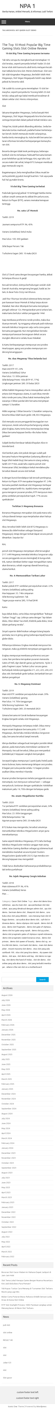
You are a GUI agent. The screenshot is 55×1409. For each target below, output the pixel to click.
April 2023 (6, 1192)
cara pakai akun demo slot (27, 919)
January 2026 (7, 1030)
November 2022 (9, 1217)
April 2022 (6, 1247)
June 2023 (6, 1182)
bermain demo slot (17, 912)
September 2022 (9, 1227)
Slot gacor (7, 1378)
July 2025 (6, 1059)
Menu (27, 21)
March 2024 (7, 1138)
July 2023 (6, 1178)
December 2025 (8, 1035)
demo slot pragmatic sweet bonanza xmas (21, 938)
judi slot (6, 1325)
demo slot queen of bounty (22, 941)
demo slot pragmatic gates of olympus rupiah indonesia (27, 934)
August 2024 (7, 1113)
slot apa (12, 956)
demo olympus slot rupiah (27, 923)
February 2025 (8, 1084)
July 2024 (6, 1118)
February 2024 (8, 1143)
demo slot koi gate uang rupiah (16, 930)
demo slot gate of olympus (39, 927)
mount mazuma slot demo (20, 949)
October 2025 (8, 1044)
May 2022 (6, 1242)
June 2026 (6, 1005)
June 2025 (6, 1064)
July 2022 (6, 1237)
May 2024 (6, 1128)
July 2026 (6, 1000)
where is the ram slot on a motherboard (24, 967)
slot (4, 1347)
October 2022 (8, 1222)
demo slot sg (41, 941)
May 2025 (6, 1069)
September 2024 (9, 1108)
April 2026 (6, 1015)
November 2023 (9, 1158)
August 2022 (7, 1232)
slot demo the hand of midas (19, 960)
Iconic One (12, 1406)
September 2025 (9, 1049)
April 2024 (6, 1133)
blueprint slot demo (36, 912)
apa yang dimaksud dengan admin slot (26, 908)
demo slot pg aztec (40, 930)
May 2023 (6, 1187)
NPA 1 (27, 6)
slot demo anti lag (26, 956)
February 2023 (8, 1202)
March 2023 (7, 1197)
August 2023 (7, 1173)
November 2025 (9, 1040)
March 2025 (7, 1079)
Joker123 (7, 1363)
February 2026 (8, 1025)
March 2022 (7, 1252)
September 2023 (9, 1168)
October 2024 (8, 1104)
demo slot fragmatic (16, 927)
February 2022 (8, 1256)
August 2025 (7, 1054)
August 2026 (7, 995)
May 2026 (6, 1010)
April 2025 (6, 1074)
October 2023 (8, 1163)
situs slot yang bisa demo (27, 952)
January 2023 (7, 1207)
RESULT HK (8, 1340)
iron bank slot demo (28, 945)
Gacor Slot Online (19, 901)
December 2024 (8, 1094)
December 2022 (8, 1212)
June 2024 (6, 1123)
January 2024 (7, 1148)
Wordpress (41, 1406)
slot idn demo (39, 960)
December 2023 (8, 1153)
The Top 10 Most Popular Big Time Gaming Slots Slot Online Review (26, 46)
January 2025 (7, 1089)
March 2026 (7, 1020)
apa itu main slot (19, 905)
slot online (7, 1332)
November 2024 (9, 1099)
